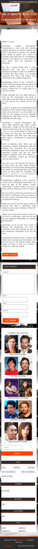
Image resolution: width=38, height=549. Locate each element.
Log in (3, 467)
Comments (6, 531)
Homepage (17, 467)
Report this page (10, 255)
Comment (6, 272)
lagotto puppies (8, 131)
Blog (3, 516)
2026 (3, 504)
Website (5, 310)
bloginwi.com (21, 540)
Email (5, 303)
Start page (31, 467)
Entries (22, 528)
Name (5, 295)
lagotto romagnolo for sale (13, 174)
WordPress (22, 531)
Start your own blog (8, 472)
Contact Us (8, 546)
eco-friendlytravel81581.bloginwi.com (23, 2)
